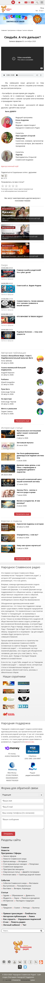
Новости (5, 850)
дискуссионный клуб (10, 166)
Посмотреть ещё (22, 421)
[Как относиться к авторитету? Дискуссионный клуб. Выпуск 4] (22, 232)
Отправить (8, 834)
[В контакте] (20, 962)
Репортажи (34, 864)
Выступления (9, 886)
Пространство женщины (13, 869)
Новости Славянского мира (14, 859)
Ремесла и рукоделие (31, 898)
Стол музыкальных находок (15, 864)
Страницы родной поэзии (30, 875)
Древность (30, 895)
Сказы (4, 905)
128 (26, 2)
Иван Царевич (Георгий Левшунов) (25, 137)
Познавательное (24, 886)
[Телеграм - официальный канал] (4, 962)
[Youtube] (14, 962)
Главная (5, 848)
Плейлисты (30, 913)
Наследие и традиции (25, 901)
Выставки (7, 888)
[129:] (22, 18)
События (5, 880)
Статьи (4, 893)
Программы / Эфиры (11, 853)
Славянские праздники (13, 867)
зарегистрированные (25, 189)
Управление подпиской (29, 919)
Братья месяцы (9, 861)
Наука (16, 898)
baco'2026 (8, 980)
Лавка (32, 916)
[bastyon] (25, 967)
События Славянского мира (15, 883)
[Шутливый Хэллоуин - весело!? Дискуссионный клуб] (22, 250)
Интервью (22, 861)
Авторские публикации (14, 916)
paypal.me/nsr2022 (33, 775)
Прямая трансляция (12, 913)
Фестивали (33, 883)
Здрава (6, 895)
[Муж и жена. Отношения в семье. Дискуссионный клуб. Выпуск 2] (22, 214)
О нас (6, 922)
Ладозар (19, 155)
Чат (37, 10)
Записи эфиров (15, 41)
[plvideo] (20, 967)
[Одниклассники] (25, 962)
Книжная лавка (9, 875)
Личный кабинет (11, 925)
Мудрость (7, 898)
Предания (7, 908)
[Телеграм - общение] (9, 962)
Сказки (17, 908)
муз (32, 2)
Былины (36, 908)
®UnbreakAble (25, 980)
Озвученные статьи (11, 872)
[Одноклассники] (5, 175)
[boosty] (41, 962)
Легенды (26, 908)
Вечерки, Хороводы (22, 888)
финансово (29, 742)
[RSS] (36, 962)
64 (29, 2)
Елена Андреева (22, 120)
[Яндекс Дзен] (30, 962)
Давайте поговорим (30, 872)
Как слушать (9, 919)
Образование (17, 895)
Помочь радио (18, 922)
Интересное (8, 901)
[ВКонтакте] (2, 175)
